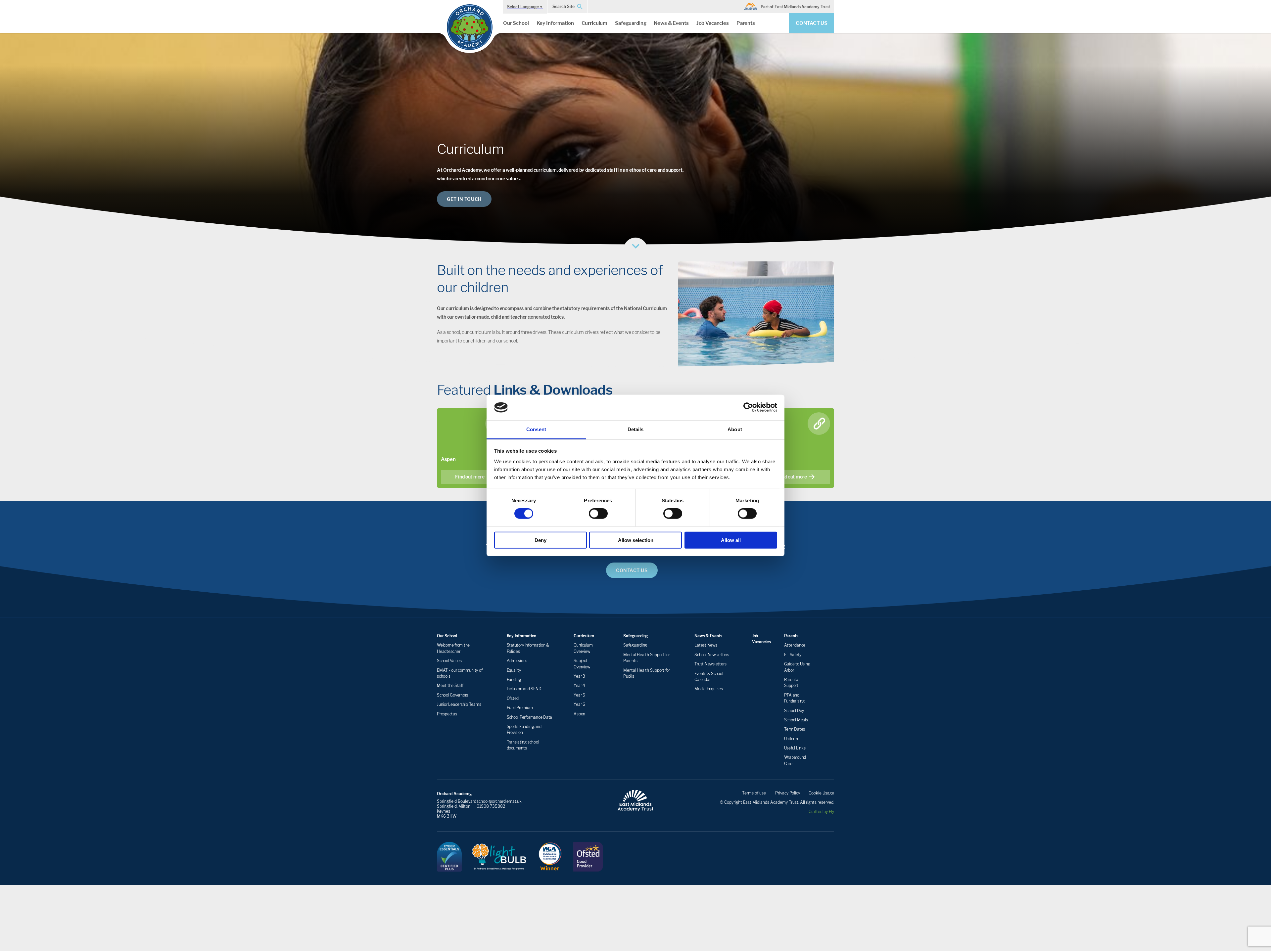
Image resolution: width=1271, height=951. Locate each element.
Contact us (811, 23)
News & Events (671, 23)
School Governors (452, 695)
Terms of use (754, 793)
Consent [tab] (536, 429)
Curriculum (595, 23)
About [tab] (735, 429)
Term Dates (794, 729)
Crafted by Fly (821, 811)
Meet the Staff (450, 685)
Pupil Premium (520, 707)
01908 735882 (491, 806)
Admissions (517, 660)
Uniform (791, 738)
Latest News (705, 645)
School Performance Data (529, 717)
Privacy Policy (787, 793)
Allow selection (635, 540)
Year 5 (579, 695)
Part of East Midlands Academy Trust (795, 6)
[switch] (598, 513)
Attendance (795, 645)
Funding (514, 679)
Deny (540, 540)
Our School (516, 23)
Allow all (731, 540)
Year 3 (579, 676)
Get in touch (464, 199)
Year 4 (579, 685)
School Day (794, 710)
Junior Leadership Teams (459, 704)
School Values (449, 660)
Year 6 (579, 704)
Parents (745, 23)
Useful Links (795, 748)
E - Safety (793, 654)
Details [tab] (636, 429)
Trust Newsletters (710, 663)
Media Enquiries (708, 688)
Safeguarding (630, 23)
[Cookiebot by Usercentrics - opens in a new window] (748, 407)
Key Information (555, 23)
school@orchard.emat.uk (499, 801)
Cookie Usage (821, 793)
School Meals (796, 719)
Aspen (579, 713)
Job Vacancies (712, 23)
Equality (514, 670)
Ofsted (513, 698)
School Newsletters (711, 654)
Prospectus (447, 713)
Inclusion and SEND (524, 688)
